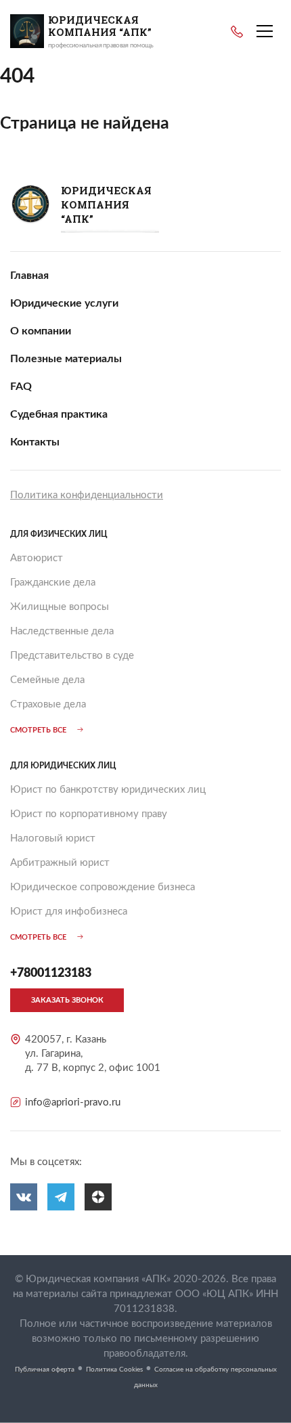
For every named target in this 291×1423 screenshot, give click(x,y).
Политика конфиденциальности (86, 495)
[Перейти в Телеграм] (60, 1196)
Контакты (35, 442)
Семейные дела (47, 680)
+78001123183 (236, 31)
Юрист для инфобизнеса (68, 911)
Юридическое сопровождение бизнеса (102, 887)
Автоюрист (36, 558)
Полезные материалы (66, 358)
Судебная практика (59, 414)
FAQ (21, 386)
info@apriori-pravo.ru (72, 1102)
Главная (29, 275)
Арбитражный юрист (60, 863)
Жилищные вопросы (59, 607)
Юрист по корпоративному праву (88, 814)
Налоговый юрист (52, 838)
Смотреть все (38, 730)
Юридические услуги (64, 303)
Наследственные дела (62, 631)
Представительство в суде (72, 656)
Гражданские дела (52, 582)
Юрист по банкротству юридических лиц (108, 790)
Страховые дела (48, 704)
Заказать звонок (67, 1000)
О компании (40, 331)
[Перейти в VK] (23, 1196)
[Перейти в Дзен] (98, 1196)
